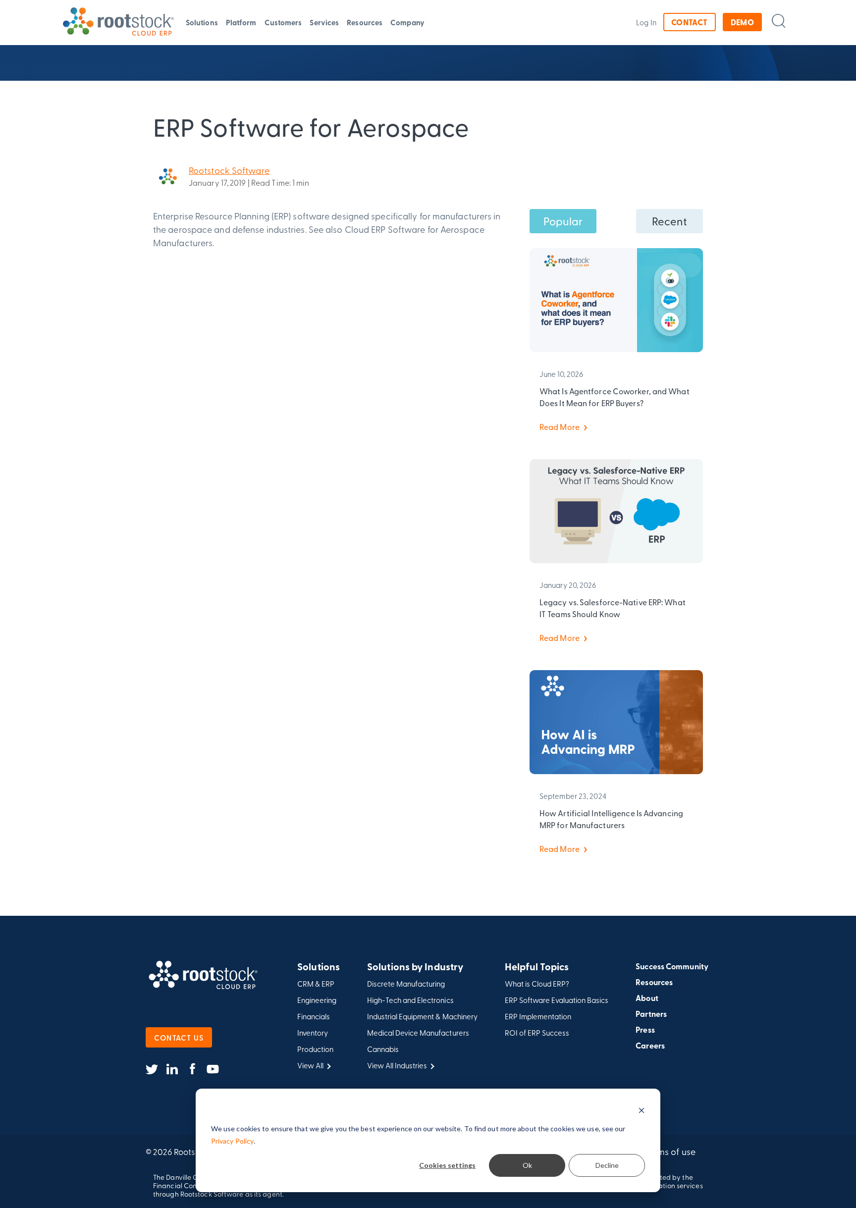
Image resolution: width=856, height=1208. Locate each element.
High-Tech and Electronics (410, 1000)
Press (645, 1029)
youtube (213, 1069)
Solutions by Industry (415, 967)
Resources (364, 22)
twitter (152, 1069)
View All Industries (397, 1065)
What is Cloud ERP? (537, 984)
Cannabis (383, 1049)
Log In (646, 22)
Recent (670, 220)
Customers (283, 22)
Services (324, 22)
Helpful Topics (537, 967)
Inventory (312, 1033)
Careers (650, 1045)
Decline (607, 1165)
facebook (192, 1069)
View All (310, 1065)
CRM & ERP (315, 984)
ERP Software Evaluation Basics (557, 1000)
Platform (241, 22)
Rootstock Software (229, 170)
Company (407, 22)
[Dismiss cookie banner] (641, 1110)
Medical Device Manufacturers (418, 1033)
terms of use (671, 1151)
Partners (651, 1013)
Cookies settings (447, 1165)
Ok (527, 1165)
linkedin (172, 1069)
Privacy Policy (232, 1141)
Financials (313, 1016)
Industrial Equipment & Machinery (422, 1016)
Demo (742, 22)
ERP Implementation (538, 1016)
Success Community (672, 966)
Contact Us (179, 1037)
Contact (689, 22)
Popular (563, 220)
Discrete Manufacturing (406, 984)
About (647, 998)
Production (315, 1049)
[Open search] (778, 20)
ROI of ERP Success (537, 1033)
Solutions (202, 22)
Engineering (316, 1000)
